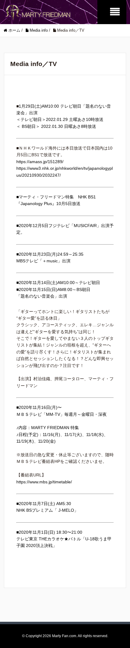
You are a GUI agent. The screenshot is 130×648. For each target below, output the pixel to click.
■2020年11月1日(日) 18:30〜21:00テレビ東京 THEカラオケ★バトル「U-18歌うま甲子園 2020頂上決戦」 (64, 539)
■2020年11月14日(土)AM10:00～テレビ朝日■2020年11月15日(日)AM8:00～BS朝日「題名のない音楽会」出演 (58, 289)
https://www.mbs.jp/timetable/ (44, 481)
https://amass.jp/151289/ (39, 161)
